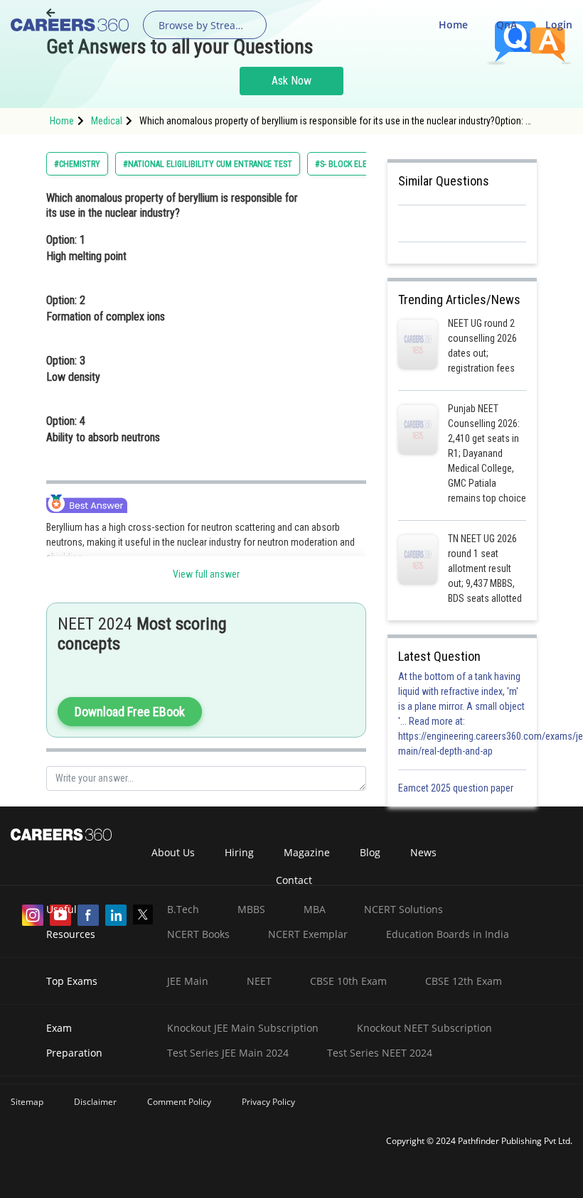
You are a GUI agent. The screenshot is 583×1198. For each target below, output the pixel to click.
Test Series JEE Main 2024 (228, 1052)
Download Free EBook (130, 711)
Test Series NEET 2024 (379, 1052)
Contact (294, 880)
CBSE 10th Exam (348, 981)
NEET (259, 981)
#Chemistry (77, 164)
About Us (173, 852)
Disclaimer (95, 1102)
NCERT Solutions (403, 909)
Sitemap (27, 1102)
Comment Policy (179, 1102)
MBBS (251, 909)
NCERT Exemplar (308, 934)
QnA (506, 24)
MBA (315, 909)
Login (558, 24)
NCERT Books (198, 934)
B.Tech (183, 909)
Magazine (307, 852)
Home (453, 24)
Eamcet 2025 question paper (456, 788)
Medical (106, 120)
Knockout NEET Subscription (424, 1028)
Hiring (239, 852)
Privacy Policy (268, 1102)
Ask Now (291, 80)
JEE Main (187, 981)
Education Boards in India (447, 934)
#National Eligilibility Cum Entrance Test (207, 164)
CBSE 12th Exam (463, 981)
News (423, 852)
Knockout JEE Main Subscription (243, 1028)
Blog (370, 852)
